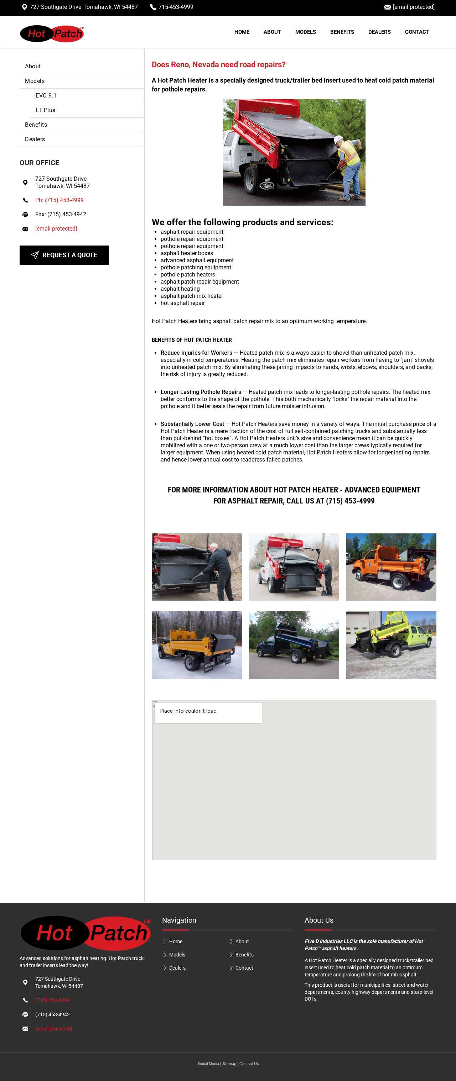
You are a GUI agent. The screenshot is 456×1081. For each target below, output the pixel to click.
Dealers (379, 32)
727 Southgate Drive (84, 7)
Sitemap (229, 1063)
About (272, 32)
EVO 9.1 (46, 95)
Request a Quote (69, 255)
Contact (417, 32)
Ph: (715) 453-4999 (59, 200)
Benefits (342, 32)
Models (305, 32)
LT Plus (46, 110)
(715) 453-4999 (52, 1000)
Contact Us (249, 1063)
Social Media (208, 1063)
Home (241, 32)
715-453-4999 (176, 7)
